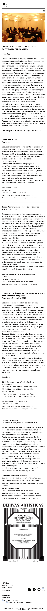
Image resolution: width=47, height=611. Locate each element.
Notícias (6, 583)
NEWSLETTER (7, 585)
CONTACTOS (7, 588)
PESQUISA (6, 590)
